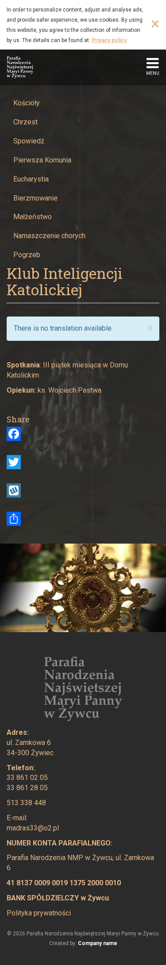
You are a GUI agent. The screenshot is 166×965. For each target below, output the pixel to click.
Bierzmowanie (35, 198)
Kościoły (26, 103)
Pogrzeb (26, 255)
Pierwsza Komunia (42, 160)
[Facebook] (83, 434)
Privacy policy (109, 40)
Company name (97, 943)
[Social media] (83, 519)
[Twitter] (83, 462)
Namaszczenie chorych (49, 236)
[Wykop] (83, 490)
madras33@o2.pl (33, 828)
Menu (152, 73)
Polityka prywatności (39, 913)
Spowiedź (28, 141)
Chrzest (25, 122)
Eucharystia (31, 179)
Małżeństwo (32, 216)
